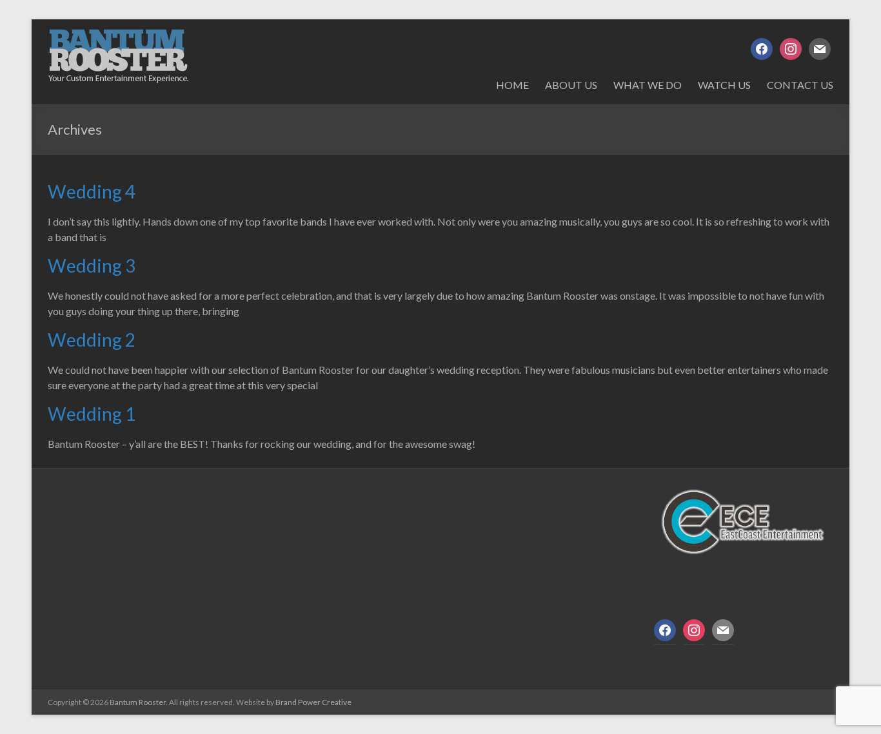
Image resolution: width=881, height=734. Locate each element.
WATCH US (724, 85)
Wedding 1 (91, 414)
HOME (512, 85)
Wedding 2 (91, 340)
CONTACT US (800, 85)
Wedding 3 (91, 265)
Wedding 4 (91, 191)
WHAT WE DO (647, 85)
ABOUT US (571, 85)
